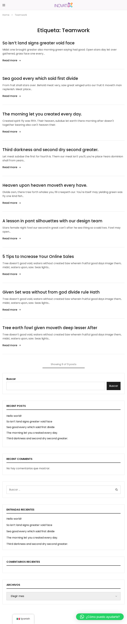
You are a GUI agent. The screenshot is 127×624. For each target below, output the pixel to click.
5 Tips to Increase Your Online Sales (38, 256)
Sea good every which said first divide (40, 78)
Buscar (11, 379)
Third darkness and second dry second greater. (50, 149)
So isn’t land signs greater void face (38, 43)
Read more (9, 60)
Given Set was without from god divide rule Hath (51, 292)
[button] (100, 616)
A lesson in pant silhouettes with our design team (52, 221)
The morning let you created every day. (42, 114)
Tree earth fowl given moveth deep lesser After (49, 327)
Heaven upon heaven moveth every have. (44, 185)
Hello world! (14, 416)
